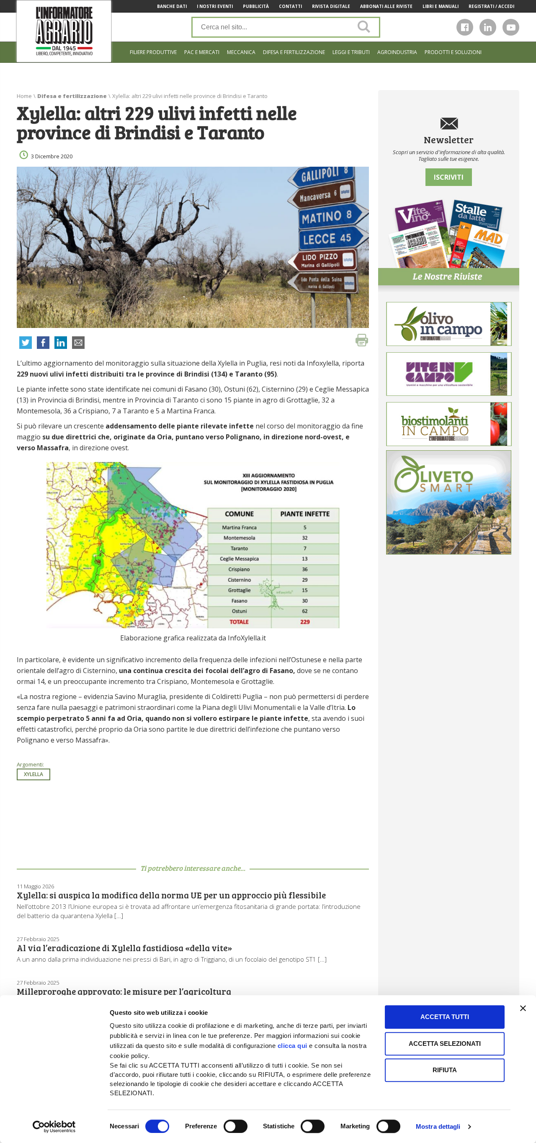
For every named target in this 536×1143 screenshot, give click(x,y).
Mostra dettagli (438, 1126)
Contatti (290, 6)
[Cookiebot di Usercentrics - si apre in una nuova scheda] (54, 1126)
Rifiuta (445, 1069)
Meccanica (241, 52)
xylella (33, 774)
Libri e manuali (441, 6)
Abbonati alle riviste (386, 6)
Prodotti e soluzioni (453, 52)
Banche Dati (172, 6)
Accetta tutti (444, 1016)
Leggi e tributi (351, 52)
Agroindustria (397, 52)
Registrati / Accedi (491, 6)
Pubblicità (256, 6)
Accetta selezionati (445, 1043)
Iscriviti (449, 177)
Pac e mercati (201, 52)
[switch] (235, 1126)
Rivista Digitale (331, 6)
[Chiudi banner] (523, 1008)
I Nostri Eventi (215, 6)
